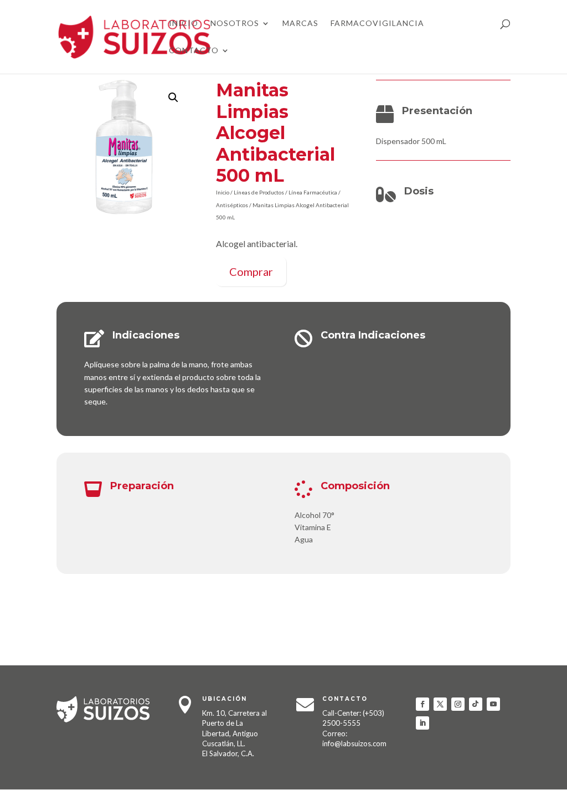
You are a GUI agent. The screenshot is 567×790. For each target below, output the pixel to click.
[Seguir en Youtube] (493, 704)
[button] (173, 97)
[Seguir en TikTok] (475, 704)
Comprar (251, 271)
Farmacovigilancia (377, 23)
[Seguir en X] (440, 704)
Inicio (183, 23)
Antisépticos (232, 205)
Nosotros (234, 23)
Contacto (194, 51)
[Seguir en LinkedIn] (422, 723)
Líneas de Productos (259, 192)
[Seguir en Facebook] (422, 704)
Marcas (300, 23)
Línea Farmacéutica (312, 192)
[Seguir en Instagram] (458, 704)
